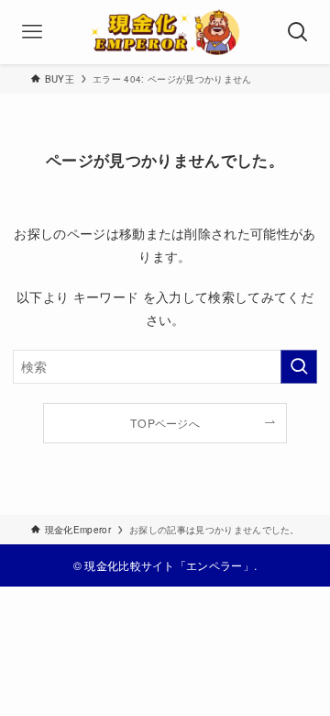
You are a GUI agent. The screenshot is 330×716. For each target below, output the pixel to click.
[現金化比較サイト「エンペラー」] (165, 32)
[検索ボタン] (298, 32)
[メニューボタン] (32, 32)
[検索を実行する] (298, 367)
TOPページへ (165, 423)
